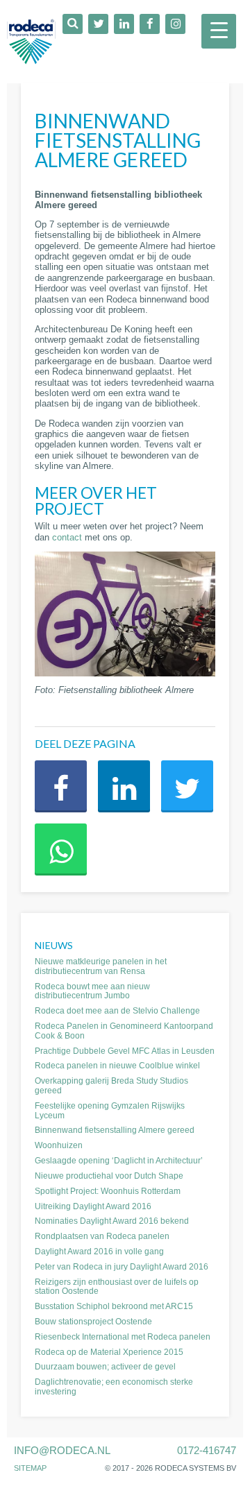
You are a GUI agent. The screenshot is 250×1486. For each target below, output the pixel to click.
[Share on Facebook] (61, 786)
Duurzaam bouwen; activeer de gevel (105, 1367)
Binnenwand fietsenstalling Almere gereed (114, 1130)
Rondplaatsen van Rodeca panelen (102, 1236)
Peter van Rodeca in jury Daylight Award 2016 (121, 1267)
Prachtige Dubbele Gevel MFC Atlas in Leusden (125, 1051)
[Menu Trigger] (218, 31)
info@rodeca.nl (62, 1450)
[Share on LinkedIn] (124, 786)
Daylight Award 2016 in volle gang (99, 1251)
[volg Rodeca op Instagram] (175, 24)
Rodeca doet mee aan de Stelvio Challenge (117, 1011)
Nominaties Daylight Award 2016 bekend (112, 1221)
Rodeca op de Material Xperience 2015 (109, 1352)
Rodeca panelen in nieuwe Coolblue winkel (117, 1065)
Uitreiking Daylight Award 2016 (93, 1206)
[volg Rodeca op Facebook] (150, 24)
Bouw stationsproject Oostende (93, 1321)
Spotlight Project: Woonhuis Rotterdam (108, 1191)
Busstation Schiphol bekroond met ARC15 (114, 1306)
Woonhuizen (59, 1145)
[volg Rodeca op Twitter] (98, 24)
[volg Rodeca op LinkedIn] (124, 24)
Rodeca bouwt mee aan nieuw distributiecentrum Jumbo (92, 991)
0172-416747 (206, 1450)
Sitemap (30, 1468)
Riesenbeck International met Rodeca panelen (122, 1337)
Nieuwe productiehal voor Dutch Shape (109, 1176)
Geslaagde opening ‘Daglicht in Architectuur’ (119, 1160)
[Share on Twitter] (187, 786)
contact (67, 537)
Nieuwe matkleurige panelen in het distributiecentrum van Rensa (101, 966)
